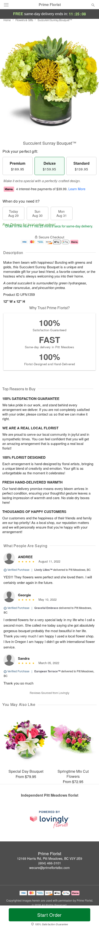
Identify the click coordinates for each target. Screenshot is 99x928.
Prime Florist (50, 4)
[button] (89, 917)
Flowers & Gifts (24, 20)
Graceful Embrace (46, 608)
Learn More (76, 189)
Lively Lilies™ (43, 570)
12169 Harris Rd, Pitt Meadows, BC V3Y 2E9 (49, 858)
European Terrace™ (47, 671)
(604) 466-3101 (49, 863)
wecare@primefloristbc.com (49, 867)
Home (7, 20)
